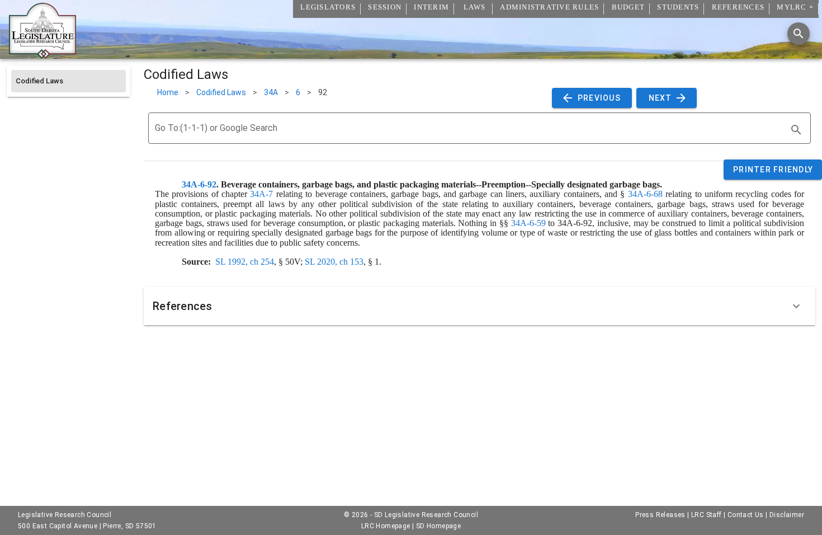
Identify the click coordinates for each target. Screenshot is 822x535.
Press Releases (660, 515)
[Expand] (796, 306)
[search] (796, 130)
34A (271, 92)
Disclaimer (786, 515)
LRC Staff (706, 515)
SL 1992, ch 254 (244, 261)
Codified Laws (221, 92)
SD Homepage (438, 526)
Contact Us (745, 515)
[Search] (798, 33)
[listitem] (68, 81)
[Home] (42, 54)
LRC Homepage (385, 526)
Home (167, 92)
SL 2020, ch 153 (334, 261)
